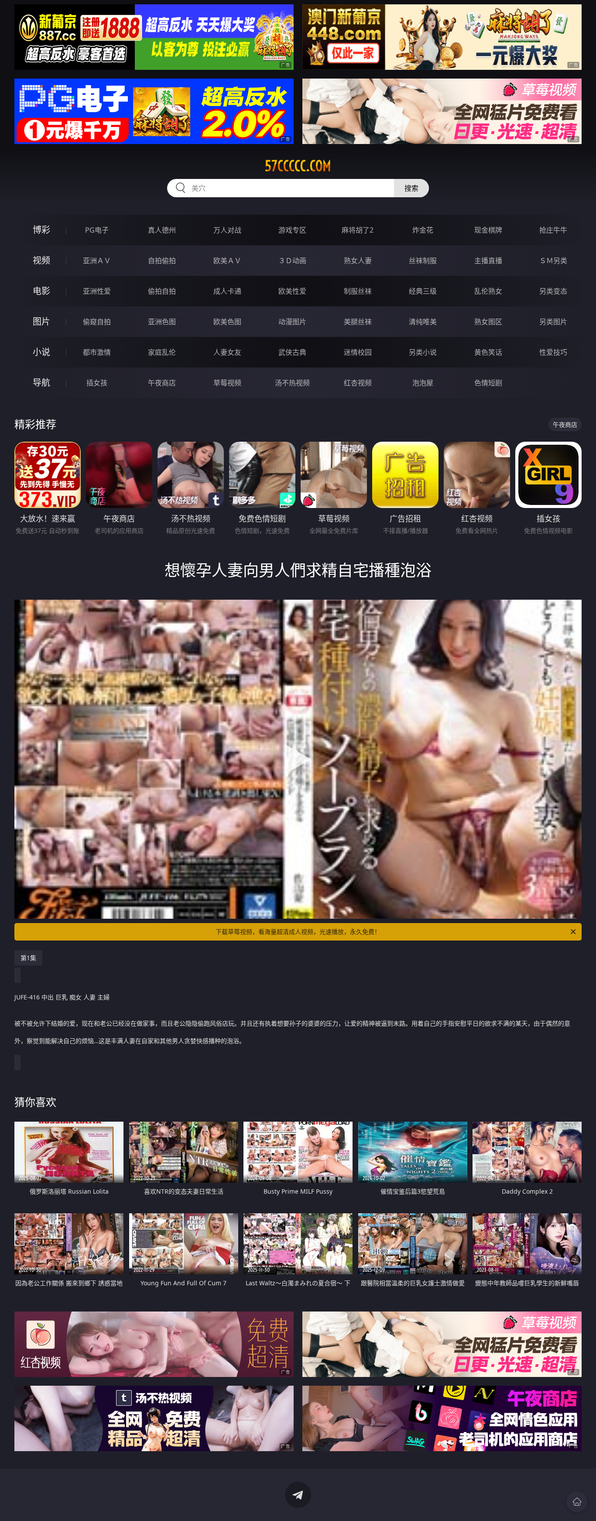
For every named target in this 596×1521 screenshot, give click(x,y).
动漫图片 (292, 321)
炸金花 (422, 230)
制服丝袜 (358, 291)
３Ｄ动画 (292, 260)
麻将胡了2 (357, 230)
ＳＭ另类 (553, 260)
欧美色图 (227, 321)
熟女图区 (488, 321)
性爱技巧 (553, 352)
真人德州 (162, 230)
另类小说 (423, 352)
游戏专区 (292, 230)
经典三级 (423, 291)
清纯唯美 (423, 321)
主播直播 (488, 260)
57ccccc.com (298, 166)
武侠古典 (292, 352)
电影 (41, 291)
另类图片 (553, 321)
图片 (41, 321)
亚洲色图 (162, 321)
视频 (41, 260)
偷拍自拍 (162, 291)
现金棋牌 (488, 230)
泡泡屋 (422, 383)
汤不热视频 (292, 383)
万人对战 (227, 230)
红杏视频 (358, 383)
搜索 (411, 188)
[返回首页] (576, 1501)
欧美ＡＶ (227, 260)
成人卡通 (227, 291)
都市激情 (97, 352)
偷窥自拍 (97, 321)
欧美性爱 (292, 291)
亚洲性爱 (97, 291)
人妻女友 (227, 352)
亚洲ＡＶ (97, 260)
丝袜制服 (423, 260)
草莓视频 (227, 383)
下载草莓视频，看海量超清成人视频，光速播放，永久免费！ (298, 931)
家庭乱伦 (162, 352)
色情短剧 (488, 383)
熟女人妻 (358, 260)
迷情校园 (358, 352)
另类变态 (553, 291)
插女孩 (96, 383)
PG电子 (97, 230)
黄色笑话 (488, 352)
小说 (41, 352)
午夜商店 (162, 383)
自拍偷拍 (162, 260)
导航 (41, 382)
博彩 (41, 230)
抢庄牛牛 (553, 230)
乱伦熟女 (488, 291)
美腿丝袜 (358, 321)
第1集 (28, 958)
